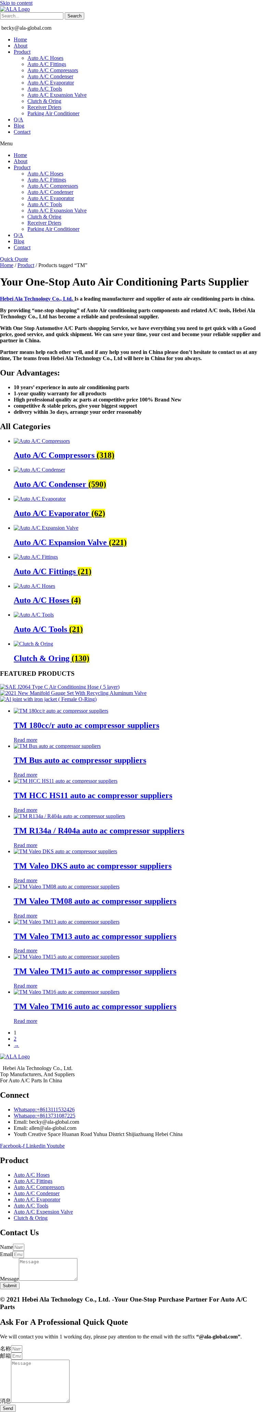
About (20, 46)
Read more (25, 740)
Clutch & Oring (44, 101)
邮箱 (5, 1356)
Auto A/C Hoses (45, 58)
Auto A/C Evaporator (50, 82)
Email (6, 1254)
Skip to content (16, 3)
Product (22, 52)
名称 (5, 1348)
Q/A (18, 119)
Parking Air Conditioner (53, 113)
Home (20, 39)
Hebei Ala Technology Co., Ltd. (37, 299)
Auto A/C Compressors (52, 70)
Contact (22, 132)
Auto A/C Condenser (50, 76)
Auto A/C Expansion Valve (57, 95)
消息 (5, 1401)
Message (9, 1279)
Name (6, 1247)
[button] (131, 144)
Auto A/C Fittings (46, 64)
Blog (19, 126)
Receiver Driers (44, 107)
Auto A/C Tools (44, 89)
